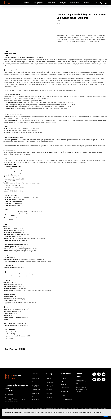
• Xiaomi (49, 389)
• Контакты (65, 388)
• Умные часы (36, 389)
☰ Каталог (25, 3)
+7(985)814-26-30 (81, 382)
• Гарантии (64, 391)
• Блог (63, 395)
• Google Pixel (50, 386)
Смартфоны (38, 3)
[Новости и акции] (103, 381)
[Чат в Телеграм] (99, 375)
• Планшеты (36, 382)
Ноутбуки (62, 3)
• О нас (63, 378)
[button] (97, 3)
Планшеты (51, 3)
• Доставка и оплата (65, 383)
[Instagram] (99, 381)
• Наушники (35, 393)
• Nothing (49, 393)
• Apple (48, 378)
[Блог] (94, 381)
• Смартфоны (36, 378)
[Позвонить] (94, 375)
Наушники (86, 3)
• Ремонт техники (66, 399)
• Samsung (49, 382)
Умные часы (74, 3)
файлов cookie (71, 412)
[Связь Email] (103, 375)
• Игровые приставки (35, 398)
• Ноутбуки (35, 386)
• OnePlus (49, 397)
